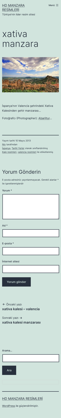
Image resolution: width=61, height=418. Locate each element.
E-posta (8, 243)
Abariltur (44, 118)
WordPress (8, 405)
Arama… (7, 350)
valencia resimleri (27, 152)
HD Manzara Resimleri (22, 399)
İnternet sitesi (10, 261)
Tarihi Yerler (18, 148)
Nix (4, 144)
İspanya (6, 148)
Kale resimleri (9, 152)
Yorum (7, 190)
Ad (5, 225)
